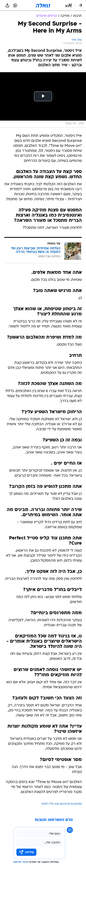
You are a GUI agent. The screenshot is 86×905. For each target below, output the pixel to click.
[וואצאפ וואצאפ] (15, 5)
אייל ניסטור (47, 804)
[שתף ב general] (7, 5)
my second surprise (68, 804)
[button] (68, 5)
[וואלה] (43, 5)
